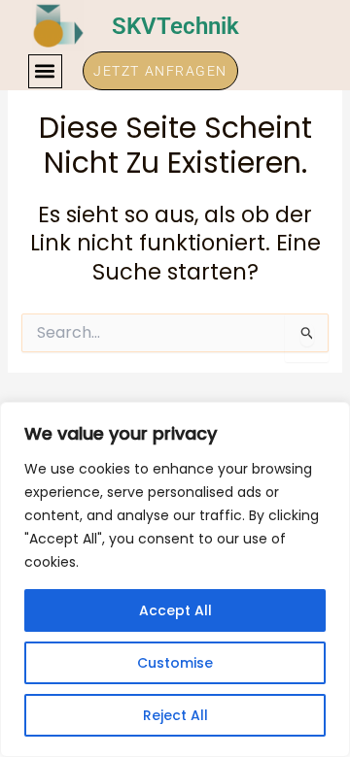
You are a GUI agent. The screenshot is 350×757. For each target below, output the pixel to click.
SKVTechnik (175, 26)
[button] (45, 71)
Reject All (175, 715)
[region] (175, 579)
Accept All (175, 610)
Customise (175, 663)
